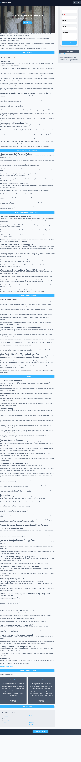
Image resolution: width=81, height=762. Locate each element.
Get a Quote (27, 22)
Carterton (31, 722)
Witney (30, 715)
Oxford (5, 718)
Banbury (6, 725)
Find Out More (27, 376)
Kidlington (2, 666)
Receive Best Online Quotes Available (27, 150)
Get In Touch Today (27, 52)
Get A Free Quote (27, 706)
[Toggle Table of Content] (13, 57)
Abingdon (31, 717)
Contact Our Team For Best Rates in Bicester (27, 212)
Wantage (31, 724)
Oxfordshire (6, 720)
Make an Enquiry (40, 731)
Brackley (8, 666)
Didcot (30, 720)
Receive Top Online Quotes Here (27, 295)
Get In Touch (69, 51)
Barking (12, 666)
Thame (5, 722)
